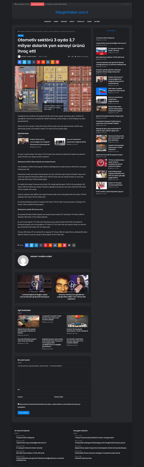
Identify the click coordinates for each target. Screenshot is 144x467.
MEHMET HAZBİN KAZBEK (28, 56)
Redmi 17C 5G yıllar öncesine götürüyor (115, 184)
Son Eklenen (111, 31)
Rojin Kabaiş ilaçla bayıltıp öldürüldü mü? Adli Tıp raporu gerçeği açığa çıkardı (116, 174)
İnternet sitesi (58, 397)
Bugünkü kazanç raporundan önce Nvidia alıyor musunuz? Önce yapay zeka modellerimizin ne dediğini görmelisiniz (52, 342)
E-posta (21, 397)
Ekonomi (64, 21)
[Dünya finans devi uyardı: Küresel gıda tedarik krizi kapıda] (28, 321)
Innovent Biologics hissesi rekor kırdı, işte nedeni (27, 340)
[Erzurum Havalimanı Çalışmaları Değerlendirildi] (59, 141)
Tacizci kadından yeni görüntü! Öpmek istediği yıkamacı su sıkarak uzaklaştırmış (111, 63)
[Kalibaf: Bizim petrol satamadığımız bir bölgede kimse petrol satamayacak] (23, 141)
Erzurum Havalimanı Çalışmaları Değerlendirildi (115, 99)
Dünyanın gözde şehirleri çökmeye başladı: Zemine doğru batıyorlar (108, 71)
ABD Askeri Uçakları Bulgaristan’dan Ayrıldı (116, 90)
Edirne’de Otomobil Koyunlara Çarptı (109, 155)
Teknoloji (80, 21)
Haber (56, 21)
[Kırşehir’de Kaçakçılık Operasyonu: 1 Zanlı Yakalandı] (77, 321)
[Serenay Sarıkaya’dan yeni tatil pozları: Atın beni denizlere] (101, 138)
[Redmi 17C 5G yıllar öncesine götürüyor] (101, 185)
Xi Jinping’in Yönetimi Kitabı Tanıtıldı (56, 4)
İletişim (97, 21)
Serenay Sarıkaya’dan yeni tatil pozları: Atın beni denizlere (116, 138)
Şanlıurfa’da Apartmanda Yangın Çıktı (110, 116)
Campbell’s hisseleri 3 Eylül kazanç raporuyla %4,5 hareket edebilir (51, 318)
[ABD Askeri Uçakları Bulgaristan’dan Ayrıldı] (101, 91)
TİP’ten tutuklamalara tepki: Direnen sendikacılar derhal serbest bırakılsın (116, 163)
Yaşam (89, 21)
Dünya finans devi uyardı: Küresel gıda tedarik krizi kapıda (27, 331)
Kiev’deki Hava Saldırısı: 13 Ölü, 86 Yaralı (110, 57)
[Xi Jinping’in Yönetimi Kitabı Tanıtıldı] (101, 51)
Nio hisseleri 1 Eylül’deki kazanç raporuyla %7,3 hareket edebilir (75, 341)
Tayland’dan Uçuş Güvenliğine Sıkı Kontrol (111, 43)
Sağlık (72, 21)
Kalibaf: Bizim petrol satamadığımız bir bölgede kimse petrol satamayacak (40, 141)
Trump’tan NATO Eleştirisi (105, 38)
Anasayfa (47, 21)
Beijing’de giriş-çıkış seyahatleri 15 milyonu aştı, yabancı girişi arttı (108, 130)
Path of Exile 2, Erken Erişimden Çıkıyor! (109, 192)
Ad (19, 389)
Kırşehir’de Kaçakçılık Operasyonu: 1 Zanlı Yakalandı (77, 330)
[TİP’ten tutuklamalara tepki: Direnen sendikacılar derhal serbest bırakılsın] (101, 162)
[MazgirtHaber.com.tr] (72, 12)
